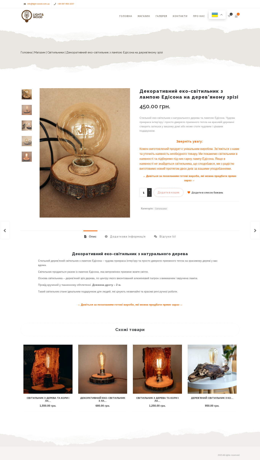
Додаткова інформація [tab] (127, 236)
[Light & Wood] (32, 16)
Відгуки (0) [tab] (167, 236)
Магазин (144, 16)
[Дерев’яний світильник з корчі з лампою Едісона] (5, 230)
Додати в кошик (168, 192)
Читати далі (151, 406)
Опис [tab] (92, 236)
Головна (125, 16)
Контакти (180, 16)
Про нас (199, 16)
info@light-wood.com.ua (38, 4)
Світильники (55, 52)
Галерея (161, 16)
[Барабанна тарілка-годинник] (255, 230)
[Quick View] (57, 406)
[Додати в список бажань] (63, 406)
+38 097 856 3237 (65, 4)
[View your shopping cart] (236, 16)
